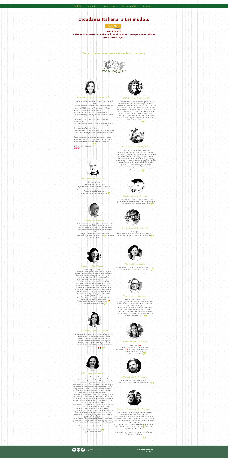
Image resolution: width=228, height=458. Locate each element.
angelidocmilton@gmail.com (145, 449)
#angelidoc (141, 382)
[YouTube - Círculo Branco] (74, 450)
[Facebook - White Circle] (83, 450)
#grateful (148, 382)
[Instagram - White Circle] (78, 450)
